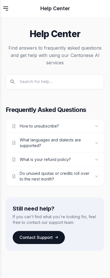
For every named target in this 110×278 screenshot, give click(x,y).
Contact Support (36, 237)
